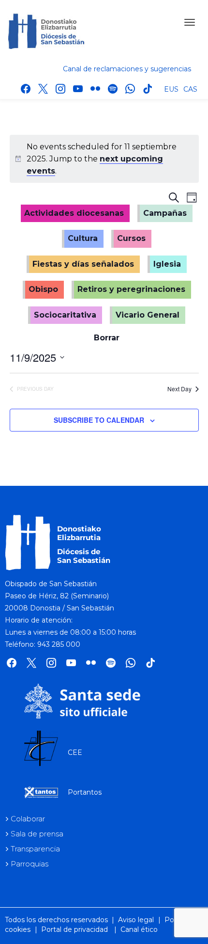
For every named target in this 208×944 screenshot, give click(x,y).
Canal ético (139, 929)
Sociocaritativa (65, 315)
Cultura (83, 238)
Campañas (165, 213)
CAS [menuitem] (190, 89)
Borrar (106, 337)
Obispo (43, 289)
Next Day (179, 389)
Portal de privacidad (74, 929)
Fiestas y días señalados (83, 264)
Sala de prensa (37, 833)
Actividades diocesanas (74, 213)
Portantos (85, 792)
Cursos (131, 238)
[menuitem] (171, 88)
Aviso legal (136, 919)
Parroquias (29, 863)
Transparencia (35, 848)
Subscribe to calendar (99, 420)
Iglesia (167, 264)
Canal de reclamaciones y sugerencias (127, 68)
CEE (75, 752)
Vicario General (147, 315)
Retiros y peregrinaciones (131, 289)
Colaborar (28, 818)
